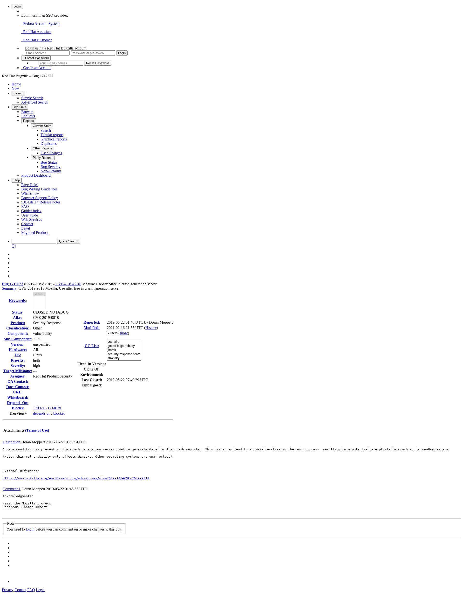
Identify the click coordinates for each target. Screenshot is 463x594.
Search (18, 93)
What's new (30, 193)
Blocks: (18, 408)
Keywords (17, 301)
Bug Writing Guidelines (39, 189)
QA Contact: (17, 381)
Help (17, 180)
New (15, 88)
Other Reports (42, 148)
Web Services (31, 219)
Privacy (8, 590)
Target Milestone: (17, 371)
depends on (41, 413)
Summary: (10, 288)
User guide (29, 215)
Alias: (17, 317)
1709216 (40, 408)
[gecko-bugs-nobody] (124, 346)
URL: (18, 392)
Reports (28, 121)
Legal (25, 228)
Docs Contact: (17, 387)
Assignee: (18, 376)
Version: (18, 344)
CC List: (92, 346)
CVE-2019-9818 (68, 284)
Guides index (31, 211)
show (124, 333)
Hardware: (18, 350)
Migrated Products (35, 233)
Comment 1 (11, 489)
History (151, 328)
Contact (27, 224)
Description (11, 442)
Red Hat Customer (36, 40)
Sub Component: (18, 339)
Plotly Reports (43, 158)
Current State (42, 126)
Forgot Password (36, 58)
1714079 (54, 408)
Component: (17, 333)
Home (16, 84)
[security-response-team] (124, 354)
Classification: (17, 328)
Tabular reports (52, 135)
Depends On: (17, 403)
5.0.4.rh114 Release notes (40, 202)
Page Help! (29, 185)
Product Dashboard (36, 175)
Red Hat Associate (36, 32)
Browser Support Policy (39, 198)
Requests (28, 116)
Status (17, 312)
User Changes (51, 153)
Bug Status (49, 162)
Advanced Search (34, 102)
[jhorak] (124, 350)
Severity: (18, 365)
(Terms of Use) (37, 430)
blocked (59, 413)
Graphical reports (54, 139)
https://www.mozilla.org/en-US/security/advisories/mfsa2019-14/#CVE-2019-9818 (76, 478)
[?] (14, 246)
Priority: (18, 360)
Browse (27, 112)
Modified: (92, 328)
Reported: (91, 322)
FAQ (25, 206)
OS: (18, 355)
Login (17, 6)
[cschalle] (124, 342)
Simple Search (32, 98)
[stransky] (124, 358)
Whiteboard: (17, 397)
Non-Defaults (51, 171)
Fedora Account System (40, 23)
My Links (20, 107)
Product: (18, 323)
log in (30, 529)
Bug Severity (51, 167)
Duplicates (49, 143)
